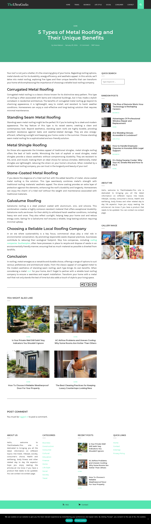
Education (46, 457)
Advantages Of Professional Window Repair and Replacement (126, 120)
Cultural (46, 453)
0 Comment (84, 45)
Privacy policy (80, 520)
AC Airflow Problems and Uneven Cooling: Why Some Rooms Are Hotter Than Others (98, 464)
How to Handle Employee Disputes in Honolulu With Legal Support (128, 148)
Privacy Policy (119, 453)
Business (87, 5)
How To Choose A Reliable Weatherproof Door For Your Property (97, 480)
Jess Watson (58, 45)
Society (45, 475)
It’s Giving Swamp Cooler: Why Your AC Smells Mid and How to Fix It (128, 162)
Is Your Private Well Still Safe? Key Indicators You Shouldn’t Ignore (97, 447)
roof (29, 271)
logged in (23, 416)
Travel (76, 5)
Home (68, 5)
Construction (48, 446)
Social (108, 5)
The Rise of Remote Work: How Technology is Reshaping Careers (128, 106)
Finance (45, 460)
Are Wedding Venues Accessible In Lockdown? (125, 134)
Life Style (98, 5)
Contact (130, 5)
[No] (148, 519)
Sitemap (116, 450)
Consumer (119, 5)
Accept (69, 520)
